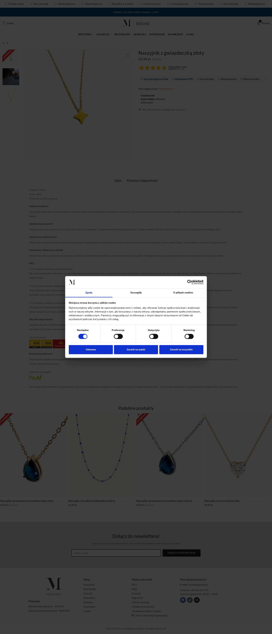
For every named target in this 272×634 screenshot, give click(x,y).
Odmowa (91, 349)
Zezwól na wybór (136, 349)
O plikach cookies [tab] (183, 292)
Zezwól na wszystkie (181, 349)
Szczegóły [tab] (136, 292)
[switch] (118, 336)
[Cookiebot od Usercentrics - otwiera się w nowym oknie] (189, 282)
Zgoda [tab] (88, 292)
